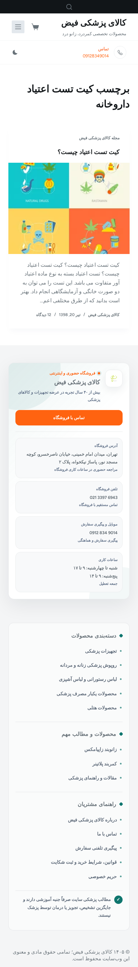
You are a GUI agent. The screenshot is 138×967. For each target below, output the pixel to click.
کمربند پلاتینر (104, 763)
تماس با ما (107, 833)
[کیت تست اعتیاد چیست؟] (69, 208)
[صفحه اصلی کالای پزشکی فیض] (114, 378)
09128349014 (96, 55)
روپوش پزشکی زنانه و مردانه (88, 665)
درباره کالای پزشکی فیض (92, 819)
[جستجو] (69, 7)
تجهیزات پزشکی (101, 651)
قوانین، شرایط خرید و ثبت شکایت (84, 862)
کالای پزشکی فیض (93, 22)
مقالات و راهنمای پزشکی (92, 777)
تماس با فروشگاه (69, 417)
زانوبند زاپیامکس (100, 749)
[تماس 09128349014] (120, 52)
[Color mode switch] (15, 52)
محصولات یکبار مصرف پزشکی (87, 693)
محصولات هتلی (102, 707)
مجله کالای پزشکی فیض (99, 138)
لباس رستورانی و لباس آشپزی (88, 679)
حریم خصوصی (102, 876)
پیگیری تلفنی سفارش (96, 848)
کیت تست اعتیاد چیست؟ (89, 152)
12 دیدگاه (43, 314)
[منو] (18, 26)
